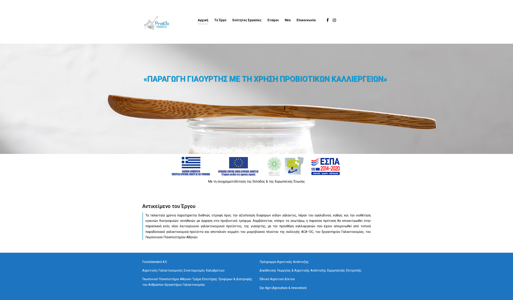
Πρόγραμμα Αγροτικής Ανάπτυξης (284, 262)
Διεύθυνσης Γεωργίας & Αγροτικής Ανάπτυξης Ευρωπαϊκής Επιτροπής (311, 270)
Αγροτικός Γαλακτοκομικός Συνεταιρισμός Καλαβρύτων (183, 270)
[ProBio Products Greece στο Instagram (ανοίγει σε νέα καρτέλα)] (334, 20)
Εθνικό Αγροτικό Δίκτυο (277, 279)
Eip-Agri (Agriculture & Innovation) (283, 288)
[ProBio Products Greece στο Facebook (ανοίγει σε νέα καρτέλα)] (327, 20)
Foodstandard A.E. (155, 262)
